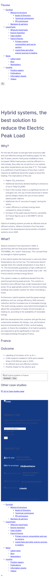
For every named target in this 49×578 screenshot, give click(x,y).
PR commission (21, 21)
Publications (15, 73)
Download (7, 378)
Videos (13, 79)
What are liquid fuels (19, 30)
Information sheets (18, 76)
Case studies (15, 36)
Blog (12, 61)
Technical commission (24, 18)
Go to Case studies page (13, 391)
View (14, 378)
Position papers (17, 70)
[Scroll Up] (1, 575)
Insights (9, 67)
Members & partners (19, 24)
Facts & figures (16, 38)
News (8, 56)
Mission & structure (18, 12)
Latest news (15, 59)
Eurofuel (9, 10)
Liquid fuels (10, 27)
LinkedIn (23, 488)
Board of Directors (23, 15)
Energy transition (17, 33)
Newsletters (15, 64)
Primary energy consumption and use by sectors (25, 44)
